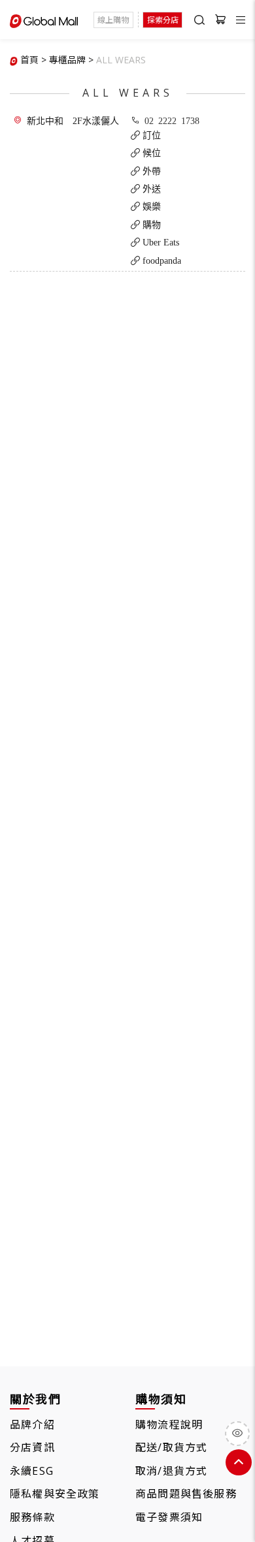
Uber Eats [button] (159, 242)
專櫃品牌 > (71, 60)
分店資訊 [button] (32, 1447)
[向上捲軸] (239, 1462)
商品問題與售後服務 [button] (186, 1494)
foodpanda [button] (160, 260)
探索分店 (162, 19)
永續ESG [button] (32, 1471)
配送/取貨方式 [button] (171, 1447)
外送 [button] (150, 188)
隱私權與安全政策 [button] (55, 1494)
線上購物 (113, 19)
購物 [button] (150, 224)
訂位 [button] (150, 135)
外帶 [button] (150, 171)
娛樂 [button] (150, 206)
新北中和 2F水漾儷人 (73, 120)
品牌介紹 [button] (32, 1424)
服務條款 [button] (32, 1517)
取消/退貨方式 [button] (171, 1471)
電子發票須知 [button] (169, 1517)
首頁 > (33, 60)
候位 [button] (150, 152)
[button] (121, 60)
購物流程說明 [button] (169, 1424)
